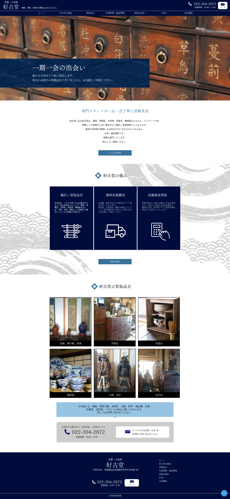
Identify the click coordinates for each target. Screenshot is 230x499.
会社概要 (163, 481)
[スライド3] (117, 93)
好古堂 (115, 465)
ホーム (162, 460)
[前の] (14, 58)
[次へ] (215, 58)
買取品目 (163, 467)
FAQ (161, 478)
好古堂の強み (165, 464)
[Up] (224, 493)
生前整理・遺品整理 (168, 471)
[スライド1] (112, 93)
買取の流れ (164, 474)
